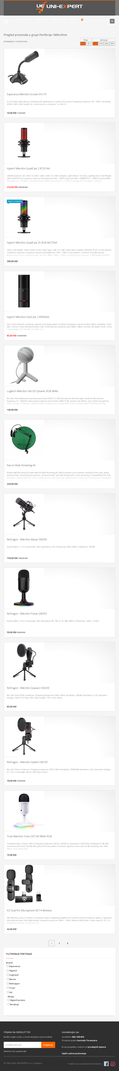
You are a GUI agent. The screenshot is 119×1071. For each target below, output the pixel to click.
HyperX (13, 970)
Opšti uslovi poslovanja (74, 1053)
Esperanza (14, 966)
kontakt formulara (87, 1040)
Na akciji (14, 1004)
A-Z (95, 43)
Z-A (101, 43)
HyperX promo (17, 1000)
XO (10, 992)
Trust (12, 987)
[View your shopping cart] (84, 21)
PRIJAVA (73, 19)
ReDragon (14, 983)
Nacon (12, 979)
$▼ (112, 43)
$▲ (106, 43)
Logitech (14, 974)
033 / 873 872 (78, 1036)
